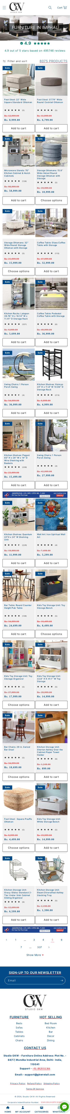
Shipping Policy (51, 1083)
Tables (19, 1031)
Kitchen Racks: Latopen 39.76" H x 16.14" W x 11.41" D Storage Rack (16, 316)
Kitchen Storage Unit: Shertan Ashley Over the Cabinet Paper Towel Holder (50, 751)
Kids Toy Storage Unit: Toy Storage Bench (51, 606)
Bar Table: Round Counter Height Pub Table (18, 606)
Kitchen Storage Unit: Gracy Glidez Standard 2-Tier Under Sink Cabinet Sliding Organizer (18, 894)
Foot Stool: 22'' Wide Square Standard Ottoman (18, 101)
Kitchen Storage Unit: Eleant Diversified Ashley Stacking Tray (50, 892)
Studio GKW (29, 1096)
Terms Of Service (35, 1089)
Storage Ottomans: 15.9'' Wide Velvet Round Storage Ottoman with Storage (50, 174)
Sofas (19, 1027)
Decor (50, 1036)
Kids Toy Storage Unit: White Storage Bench (49, 820)
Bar (51, 1031)
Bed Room (51, 1023)
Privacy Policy (17, 1083)
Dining (51, 1040)
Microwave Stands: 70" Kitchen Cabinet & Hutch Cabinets (17, 173)
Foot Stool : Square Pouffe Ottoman (18, 820)
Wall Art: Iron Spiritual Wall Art (51, 535)
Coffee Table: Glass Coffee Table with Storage (51, 244)
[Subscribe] (61, 980)
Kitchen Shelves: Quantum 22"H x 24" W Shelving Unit (18, 537)
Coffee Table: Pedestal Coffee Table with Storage (51, 314)
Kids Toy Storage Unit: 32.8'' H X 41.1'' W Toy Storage (49, 679)
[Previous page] (6, 940)
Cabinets (19, 1036)
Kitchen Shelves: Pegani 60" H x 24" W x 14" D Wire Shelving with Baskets (17, 459)
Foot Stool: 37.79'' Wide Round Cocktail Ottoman (50, 101)
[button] (4, 7)
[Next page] (48, 947)
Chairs (19, 1040)
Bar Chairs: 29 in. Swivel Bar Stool (17, 748)
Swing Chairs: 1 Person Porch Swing (16, 385)
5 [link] (52, 939)
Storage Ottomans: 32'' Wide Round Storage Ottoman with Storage (16, 245)
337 (39, 947)
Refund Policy (34, 1083)
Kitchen (50, 1027)
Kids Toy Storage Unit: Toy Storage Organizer (18, 677)
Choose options (51, 200)
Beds (19, 1023)
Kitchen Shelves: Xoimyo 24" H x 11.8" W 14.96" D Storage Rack (50, 387)
